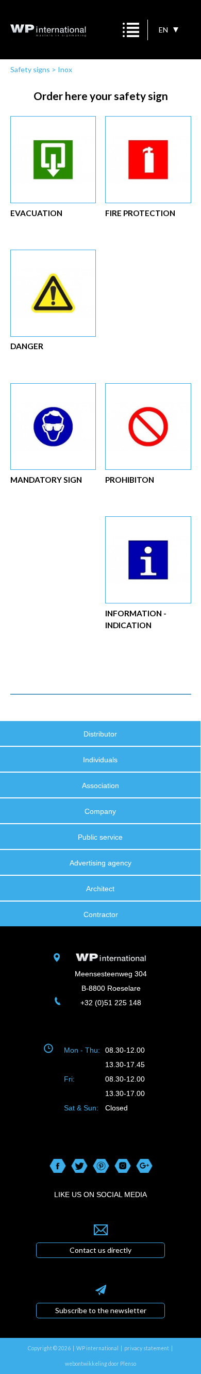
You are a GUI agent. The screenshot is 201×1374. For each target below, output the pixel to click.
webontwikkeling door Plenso (100, 1364)
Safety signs (30, 69)
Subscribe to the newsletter (100, 1310)
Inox (65, 69)
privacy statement (146, 1348)
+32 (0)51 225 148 (110, 1003)
